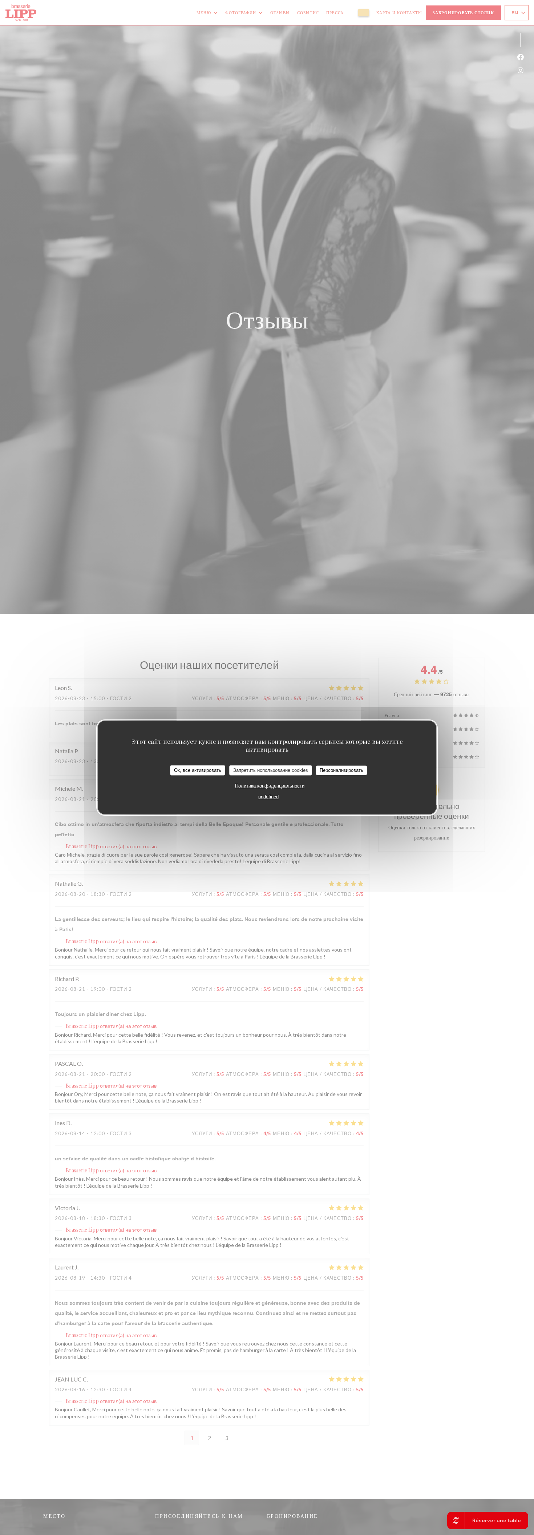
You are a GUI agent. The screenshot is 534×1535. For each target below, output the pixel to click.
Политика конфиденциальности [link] (269, 785)
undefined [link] (268, 796)
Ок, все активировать (197, 770)
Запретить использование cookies (270, 770)
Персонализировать (341, 770)
